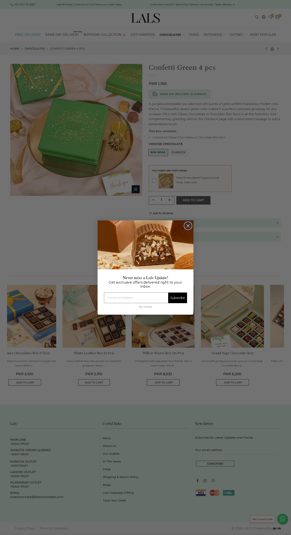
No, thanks (145, 306)
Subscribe (177, 298)
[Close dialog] (188, 225)
